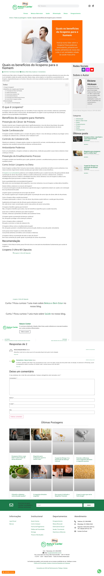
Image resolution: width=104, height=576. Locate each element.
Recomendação (8, 101)
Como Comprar (35, 524)
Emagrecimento (76, 13)
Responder (16, 354)
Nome (11, 397)
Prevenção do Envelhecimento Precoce (16, 97)
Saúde (48, 13)
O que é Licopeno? (9, 87)
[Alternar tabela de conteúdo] (66, 85)
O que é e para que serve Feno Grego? (84, 495)
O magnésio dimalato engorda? (40, 495)
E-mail (11, 403)
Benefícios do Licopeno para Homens (14, 89)
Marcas (11, 524)
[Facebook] (83, 70)
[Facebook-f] (93, 6)
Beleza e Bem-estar (37, 13)
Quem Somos (35, 521)
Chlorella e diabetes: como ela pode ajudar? (19, 495)
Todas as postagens (20, 18)
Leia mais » (86, 144)
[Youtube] (92, 70)
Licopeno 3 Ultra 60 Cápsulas (13, 102)
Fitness (25, 13)
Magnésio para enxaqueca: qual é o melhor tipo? (92, 152)
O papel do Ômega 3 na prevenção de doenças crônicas (91, 167)
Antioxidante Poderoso (12, 96)
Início (11, 18)
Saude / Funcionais (58, 529)
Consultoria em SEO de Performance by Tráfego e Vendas (52, 568)
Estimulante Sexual (58, 526)
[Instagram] (89, 6)
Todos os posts (25, 331)
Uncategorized (80, 130)
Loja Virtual (12, 521)
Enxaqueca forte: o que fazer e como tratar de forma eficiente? (93, 138)
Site (10, 410)
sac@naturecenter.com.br (54, 553)
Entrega (33, 532)
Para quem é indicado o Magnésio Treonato (62, 495)
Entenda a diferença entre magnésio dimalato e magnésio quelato (84, 459)
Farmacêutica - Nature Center (24, 360)
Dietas (66, 13)
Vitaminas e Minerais (59, 532)
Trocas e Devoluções (37, 535)
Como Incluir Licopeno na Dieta (14, 99)
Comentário (13, 378)
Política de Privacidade (37, 529)
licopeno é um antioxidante (11, 173)
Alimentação (57, 13)
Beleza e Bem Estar (26, 72)
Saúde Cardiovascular (12, 92)
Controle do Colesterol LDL (13, 94)
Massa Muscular (58, 524)
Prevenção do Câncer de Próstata (14, 90)
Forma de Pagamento (37, 526)
